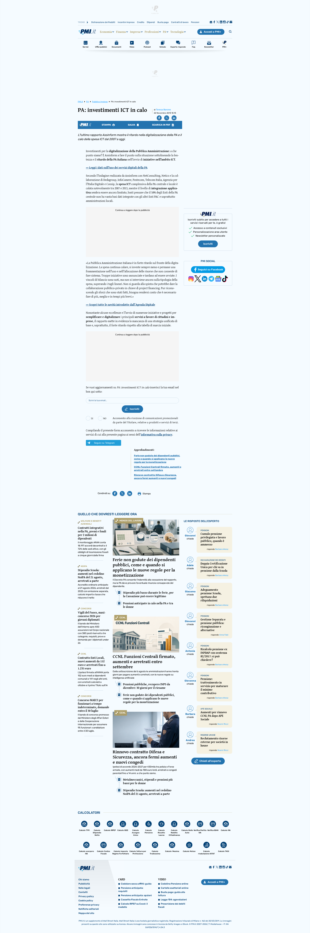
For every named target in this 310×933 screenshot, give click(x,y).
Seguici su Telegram (104, 443)
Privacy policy (86, 896)
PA (164, 31)
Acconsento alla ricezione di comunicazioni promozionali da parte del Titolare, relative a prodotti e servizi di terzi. (145, 420)
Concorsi (86, 608)
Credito (140, 22)
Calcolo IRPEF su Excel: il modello (133, 905)
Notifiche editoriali (88, 909)
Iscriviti (208, 243)
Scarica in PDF (161, 125)
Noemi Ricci (222, 724)
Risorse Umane (208, 735)
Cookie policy (85, 900)
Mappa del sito (86, 913)
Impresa (135, 31)
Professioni (152, 31)
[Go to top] (268, 922)
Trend (81, 22)
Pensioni (195, 22)
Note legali (84, 888)
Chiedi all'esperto (210, 760)
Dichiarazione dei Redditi (103, 22)
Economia (106, 31)
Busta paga (163, 22)
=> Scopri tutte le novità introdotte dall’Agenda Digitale (120, 304)
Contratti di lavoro (179, 22)
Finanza (121, 31)
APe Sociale (206, 709)
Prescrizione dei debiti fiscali (171, 905)
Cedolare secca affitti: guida (136, 883)
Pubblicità (84, 883)
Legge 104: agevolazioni (174, 899)
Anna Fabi (223, 635)
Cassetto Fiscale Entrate (134, 899)
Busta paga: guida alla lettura (171, 894)
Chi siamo (83, 879)
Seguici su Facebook (210, 269)
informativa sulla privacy (156, 434)
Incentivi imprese (126, 22)
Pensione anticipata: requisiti (130, 890)
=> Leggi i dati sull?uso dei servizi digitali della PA (116, 167)
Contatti (83, 892)
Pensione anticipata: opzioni (136, 895)
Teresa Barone (163, 109)
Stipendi (151, 22)
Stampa (106, 125)
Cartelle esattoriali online (174, 888)
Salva (132, 125)
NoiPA (84, 566)
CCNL (122, 617)
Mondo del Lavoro (130, 520)
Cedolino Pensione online (174, 883)
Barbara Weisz (221, 549)
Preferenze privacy (88, 904)
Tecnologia (177, 31)
